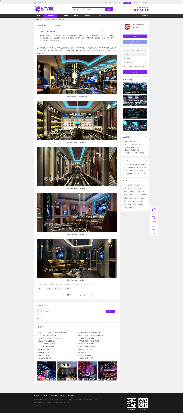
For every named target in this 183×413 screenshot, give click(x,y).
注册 (109, 3)
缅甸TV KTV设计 (44, 355)
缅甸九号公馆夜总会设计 (132, 141)
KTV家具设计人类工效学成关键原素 (135, 167)
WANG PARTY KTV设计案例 (47, 346)
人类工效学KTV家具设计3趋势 (134, 170)
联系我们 (136, 3)
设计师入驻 (117, 3)
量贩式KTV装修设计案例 (132, 150)
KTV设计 (135, 201)
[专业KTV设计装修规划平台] (46, 13)
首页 (38, 15)
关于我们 (54, 395)
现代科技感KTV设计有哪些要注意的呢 (90, 332)
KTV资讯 (98, 15)
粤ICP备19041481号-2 (92, 399)
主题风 (131, 195)
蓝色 (125, 201)
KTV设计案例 (50, 15)
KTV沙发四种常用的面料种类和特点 (135, 165)
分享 (85, 295)
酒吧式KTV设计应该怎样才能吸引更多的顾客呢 (53, 332)
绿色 (129, 204)
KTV (40, 288)
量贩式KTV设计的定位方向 (47, 341)
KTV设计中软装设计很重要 (47, 344)
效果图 (125, 198)
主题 (138, 191)
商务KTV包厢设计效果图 (132, 147)
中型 (125, 188)
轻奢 (141, 201)
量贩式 (48, 288)
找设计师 (87, 15)
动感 (134, 204)
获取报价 (76, 15)
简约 (131, 198)
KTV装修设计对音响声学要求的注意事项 (51, 338)
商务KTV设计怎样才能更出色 (87, 338)
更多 (145, 80)
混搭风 (67, 288)
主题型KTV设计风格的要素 (87, 344)
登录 (106, 3)
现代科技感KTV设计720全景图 (132, 129)
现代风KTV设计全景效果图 (87, 346)
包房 (143, 191)
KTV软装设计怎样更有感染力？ (87, 379)
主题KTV (143, 198)
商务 (129, 188)
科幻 (129, 201)
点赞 (69, 295)
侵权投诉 (71, 395)
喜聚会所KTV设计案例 (85, 349)
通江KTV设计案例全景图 (86, 352)
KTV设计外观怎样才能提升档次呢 (89, 341)
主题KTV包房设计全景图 (86, 358)
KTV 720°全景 (63, 15)
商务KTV (136, 198)
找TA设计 (135, 36)
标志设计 (45, 395)
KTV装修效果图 (128, 207)
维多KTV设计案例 (44, 352)
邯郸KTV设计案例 (44, 349)
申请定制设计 (126, 3)
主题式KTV (140, 204)
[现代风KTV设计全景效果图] (135, 88)
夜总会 (139, 188)
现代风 (125, 195)
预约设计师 (145, 15)
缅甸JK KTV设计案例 (45, 358)
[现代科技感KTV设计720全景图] (135, 125)
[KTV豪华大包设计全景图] (135, 100)
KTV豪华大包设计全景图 (131, 105)
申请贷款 (37, 395)
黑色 (125, 204)
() (45, 305)
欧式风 (131, 191)
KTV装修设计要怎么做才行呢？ (48, 335)
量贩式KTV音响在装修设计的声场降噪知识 (91, 335)
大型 (134, 188)
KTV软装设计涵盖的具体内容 (67, 379)
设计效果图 (58, 288)
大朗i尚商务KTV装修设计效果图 (134, 153)
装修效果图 (143, 195)
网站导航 (145, 3)
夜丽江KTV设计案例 (85, 355)
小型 (143, 185)
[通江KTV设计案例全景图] (135, 113)
